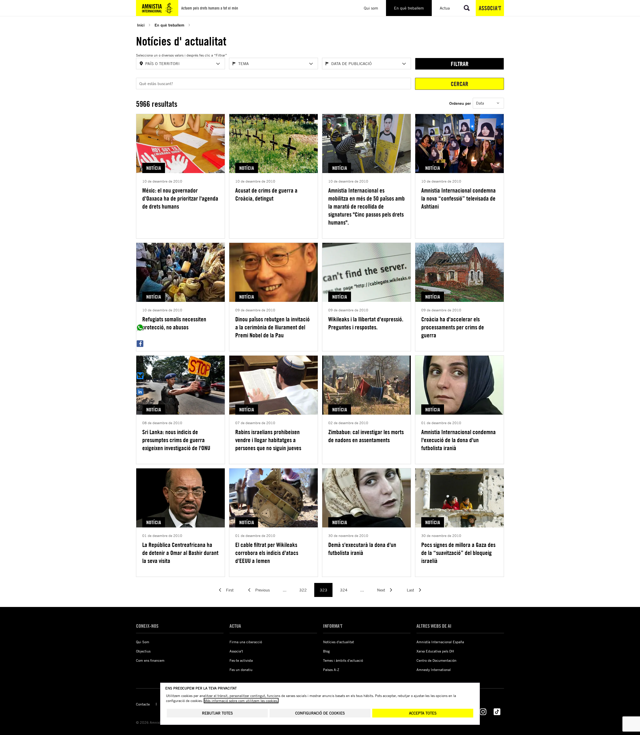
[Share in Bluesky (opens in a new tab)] (140, 376)
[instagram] (483, 712)
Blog (326, 651)
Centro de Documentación (436, 660)
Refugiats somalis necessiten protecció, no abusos (174, 323)
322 (303, 589)
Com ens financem (150, 660)
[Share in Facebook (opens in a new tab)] (140, 344)
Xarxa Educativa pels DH (435, 651)
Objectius (143, 651)
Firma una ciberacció (246, 642)
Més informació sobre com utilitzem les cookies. (241, 700)
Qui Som (142, 642)
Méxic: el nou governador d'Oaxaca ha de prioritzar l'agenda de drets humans (180, 198)
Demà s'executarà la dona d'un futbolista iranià (362, 548)
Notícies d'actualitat (338, 642)
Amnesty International (433, 669)
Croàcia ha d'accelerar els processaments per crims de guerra (452, 327)
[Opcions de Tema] (311, 64)
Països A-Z (331, 669)
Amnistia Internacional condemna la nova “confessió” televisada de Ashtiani (458, 198)
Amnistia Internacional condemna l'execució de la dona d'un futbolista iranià (458, 440)
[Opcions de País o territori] (218, 64)
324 (344, 589)
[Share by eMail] (140, 408)
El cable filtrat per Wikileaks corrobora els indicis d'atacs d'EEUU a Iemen (266, 552)
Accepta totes (422, 713)
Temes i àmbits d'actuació (343, 660)
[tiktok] (497, 712)
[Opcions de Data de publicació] (404, 64)
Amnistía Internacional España (440, 642)
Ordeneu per (460, 103)
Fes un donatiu (241, 669)
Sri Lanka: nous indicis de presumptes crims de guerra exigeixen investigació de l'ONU (176, 440)
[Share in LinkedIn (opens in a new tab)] (140, 392)
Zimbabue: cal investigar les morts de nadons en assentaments (366, 436)
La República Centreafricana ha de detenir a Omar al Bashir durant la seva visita (180, 552)
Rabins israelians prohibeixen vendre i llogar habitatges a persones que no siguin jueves (268, 440)
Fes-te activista (241, 660)
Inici (140, 25)
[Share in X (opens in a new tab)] (140, 360)
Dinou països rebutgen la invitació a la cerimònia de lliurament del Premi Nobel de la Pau (272, 327)
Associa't (490, 8)
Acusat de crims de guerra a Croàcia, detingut (266, 194)
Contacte (143, 704)
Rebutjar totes (217, 713)
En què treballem (169, 25)
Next (381, 589)
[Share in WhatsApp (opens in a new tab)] (140, 328)
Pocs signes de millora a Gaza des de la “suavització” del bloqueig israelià (458, 552)
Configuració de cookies (320, 713)
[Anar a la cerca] (467, 8)
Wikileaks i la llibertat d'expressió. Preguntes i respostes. (365, 323)
